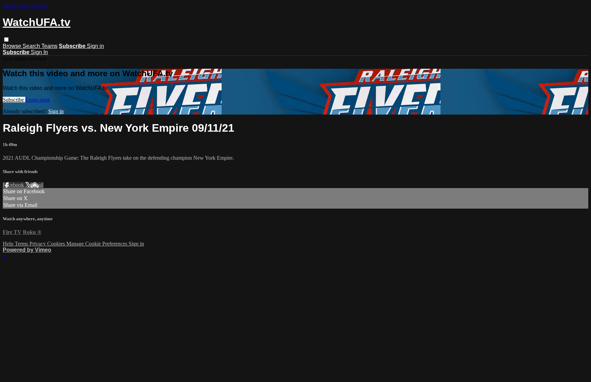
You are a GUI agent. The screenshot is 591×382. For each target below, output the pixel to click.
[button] (6, 39)
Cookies (56, 244)
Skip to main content (25, 6)
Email (37, 185)
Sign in (95, 46)
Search (32, 46)
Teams (49, 46)
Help (9, 244)
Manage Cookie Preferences (97, 244)
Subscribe (14, 100)
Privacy (38, 244)
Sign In (39, 52)
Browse (13, 46)
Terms (22, 244)
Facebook (14, 185)
